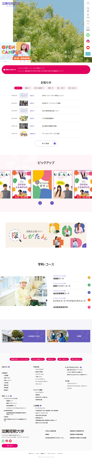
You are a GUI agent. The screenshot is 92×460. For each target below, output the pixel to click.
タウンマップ (39, 384)
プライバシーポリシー (51, 453)
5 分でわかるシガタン (72, 367)
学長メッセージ (7, 380)
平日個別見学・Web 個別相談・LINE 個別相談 (47, 410)
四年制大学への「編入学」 (42, 397)
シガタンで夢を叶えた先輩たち (74, 372)
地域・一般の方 (61, 88)
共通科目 (6, 416)
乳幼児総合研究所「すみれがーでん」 (54, 437)
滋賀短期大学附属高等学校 (77, 431)
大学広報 (6, 382)
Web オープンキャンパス (42, 413)
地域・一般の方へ (63, 359)
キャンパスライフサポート (42, 381)
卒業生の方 (50, 88)
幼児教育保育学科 (8, 410)
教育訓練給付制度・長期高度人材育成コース (46, 420)
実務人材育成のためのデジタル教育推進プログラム (15, 420)
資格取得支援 (39, 399)
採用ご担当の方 (72, 88)
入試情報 (36, 405)
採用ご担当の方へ (76, 359)
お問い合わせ (10, 445)
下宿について (39, 376)
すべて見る (45, 143)
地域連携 (6, 387)
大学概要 (6, 375)
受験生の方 (27, 88)
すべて (18, 88)
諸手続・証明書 (39, 371)
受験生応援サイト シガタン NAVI (19, 359)
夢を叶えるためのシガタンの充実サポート (77, 374)
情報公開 (6, 385)
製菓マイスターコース (11, 403)
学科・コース (5, 396)
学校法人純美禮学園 (50, 431)
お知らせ (4, 367)
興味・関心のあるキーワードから (75, 369)
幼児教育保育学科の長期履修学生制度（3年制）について (16, 413)
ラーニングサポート (40, 379)
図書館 (47, 434)
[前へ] (21, 61)
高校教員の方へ (39, 417)
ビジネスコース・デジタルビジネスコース (16, 408)
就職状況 (38, 394)
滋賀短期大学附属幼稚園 (76, 434)
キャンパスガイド (40, 369)
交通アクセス (7, 377)
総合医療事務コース (11, 405)
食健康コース (9, 400)
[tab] (3, 61)
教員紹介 (6, 390)
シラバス (37, 453)
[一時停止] (24, 61)
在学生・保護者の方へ (37, 359)
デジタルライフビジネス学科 (10, 398)
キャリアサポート (40, 392)
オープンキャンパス (40, 408)
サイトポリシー (60, 453)
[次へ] (28, 61)
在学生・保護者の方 (39, 88)
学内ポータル (31, 453)
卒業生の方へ (51, 359)
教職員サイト (43, 453)
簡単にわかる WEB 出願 (42, 422)
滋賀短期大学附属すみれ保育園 (78, 437)
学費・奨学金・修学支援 (41, 415)
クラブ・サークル (39, 374)
